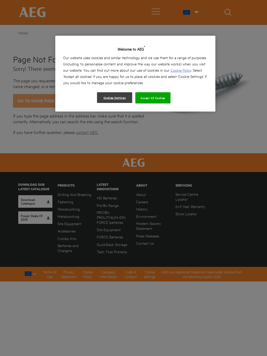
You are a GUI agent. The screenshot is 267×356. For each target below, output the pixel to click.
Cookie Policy (181, 69)
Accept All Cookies (153, 98)
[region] (135, 74)
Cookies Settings (115, 97)
